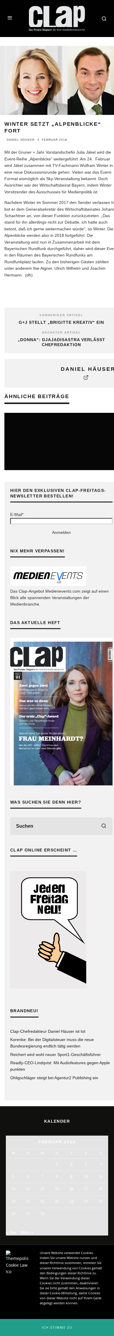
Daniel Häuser (20, 139)
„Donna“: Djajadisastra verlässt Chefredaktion (61, 342)
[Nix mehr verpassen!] (48, 584)
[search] (104, 826)
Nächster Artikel (61, 332)
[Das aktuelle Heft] (61, 784)
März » (27, 1232)
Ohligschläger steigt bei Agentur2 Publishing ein (54, 1077)
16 (72, 1189)
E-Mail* (16, 514)
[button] (57, 1327)
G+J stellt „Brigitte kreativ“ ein (61, 322)
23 (72, 1201)
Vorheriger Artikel (61, 315)
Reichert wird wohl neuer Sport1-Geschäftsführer (55, 1054)
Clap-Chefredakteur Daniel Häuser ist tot (47, 1031)
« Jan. (11, 1232)
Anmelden (61, 532)
